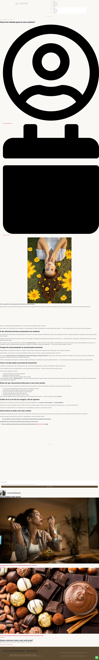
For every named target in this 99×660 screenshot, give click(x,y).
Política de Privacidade (68, 652)
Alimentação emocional (5, 19)
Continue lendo (2, 637)
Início (1, 19)
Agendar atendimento (49, 486)
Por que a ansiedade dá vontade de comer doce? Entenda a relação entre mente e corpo (22, 635)
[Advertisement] (49, 317)
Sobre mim (55, 9)
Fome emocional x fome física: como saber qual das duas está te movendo (18, 565)
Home (54, 1)
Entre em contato (40, 424)
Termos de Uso (62, 652)
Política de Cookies (76, 652)
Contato (54, 6)
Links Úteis (55, 4)
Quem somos (82, 652)
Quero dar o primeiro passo (6, 644)
